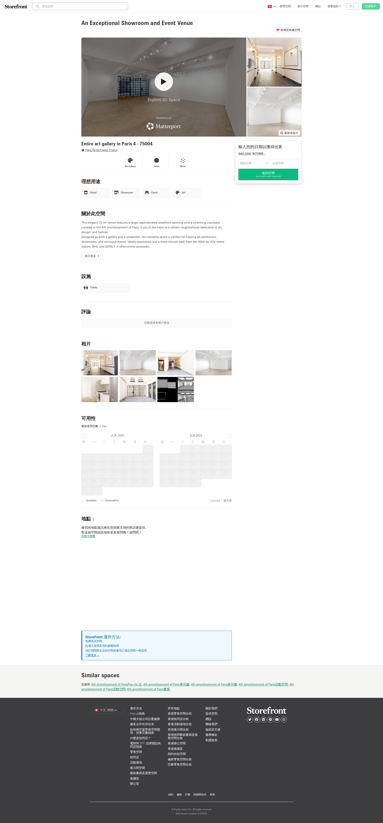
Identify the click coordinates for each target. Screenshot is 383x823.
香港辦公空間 (177, 743)
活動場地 (136, 762)
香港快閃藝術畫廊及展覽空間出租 (183, 736)
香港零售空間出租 (180, 713)
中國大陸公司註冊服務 (145, 719)
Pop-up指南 (137, 713)
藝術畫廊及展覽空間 (143, 773)
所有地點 (174, 708)
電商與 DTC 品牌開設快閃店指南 (145, 745)
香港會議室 (175, 748)
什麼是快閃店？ (140, 738)
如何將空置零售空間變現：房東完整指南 (145, 731)
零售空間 (136, 752)
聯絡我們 (211, 724)
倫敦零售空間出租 (180, 759)
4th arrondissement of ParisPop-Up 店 (116, 684)
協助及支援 (212, 729)
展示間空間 (137, 767)
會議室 (134, 778)
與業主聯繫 (88, 536)
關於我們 (211, 708)
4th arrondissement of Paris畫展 (148, 689)
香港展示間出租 (178, 729)
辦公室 (134, 783)
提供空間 (211, 713)
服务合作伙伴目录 (142, 724)
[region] (156, 589)
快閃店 (134, 757)
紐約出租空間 (177, 754)
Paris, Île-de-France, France (101, 150)
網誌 (208, 719)
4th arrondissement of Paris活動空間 (263, 684)
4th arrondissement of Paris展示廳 (166, 684)
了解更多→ (92, 655)
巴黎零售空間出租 (180, 764)
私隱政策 (211, 740)
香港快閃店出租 (178, 719)
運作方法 (136, 708)
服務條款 (211, 734)
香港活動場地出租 (180, 724)
